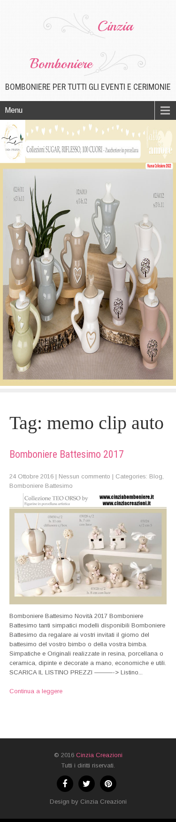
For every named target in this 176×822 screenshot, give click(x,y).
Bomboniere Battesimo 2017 (66, 454)
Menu (14, 110)
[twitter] (86, 783)
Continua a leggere (35, 691)
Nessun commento (84, 476)
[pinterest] (108, 783)
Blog (155, 476)
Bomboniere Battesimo (41, 485)
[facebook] (65, 783)
